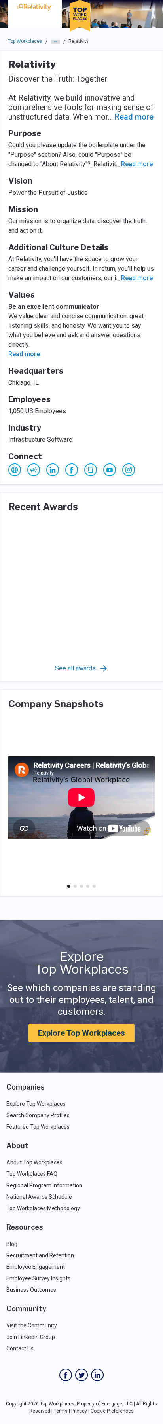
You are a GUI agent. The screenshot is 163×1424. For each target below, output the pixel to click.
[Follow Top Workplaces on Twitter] (81, 1375)
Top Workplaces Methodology (43, 1208)
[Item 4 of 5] (87, 886)
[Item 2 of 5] (75, 886)
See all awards (75, 668)
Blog (11, 1244)
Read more (134, 117)
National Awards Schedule (39, 1197)
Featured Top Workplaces (38, 1127)
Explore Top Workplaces (81, 1033)
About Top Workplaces (34, 1162)
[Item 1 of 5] (68, 886)
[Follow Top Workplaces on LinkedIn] (97, 1375)
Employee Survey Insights (38, 1278)
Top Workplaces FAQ (31, 1174)
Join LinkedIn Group (30, 1337)
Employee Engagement (35, 1267)
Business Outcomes (31, 1290)
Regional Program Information (44, 1185)
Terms (61, 1411)
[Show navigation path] (55, 42)
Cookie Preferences (112, 1411)
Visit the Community (31, 1325)
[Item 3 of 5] (81, 886)
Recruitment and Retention (40, 1255)
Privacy (79, 1411)
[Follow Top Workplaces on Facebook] (65, 1375)
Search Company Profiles (38, 1115)
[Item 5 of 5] (94, 886)
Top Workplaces (25, 41)
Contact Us (20, 1348)
